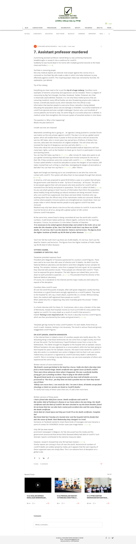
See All (109, 474)
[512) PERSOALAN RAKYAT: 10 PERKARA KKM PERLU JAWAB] (68, 485)
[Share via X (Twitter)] (39, 458)
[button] (109, 33)
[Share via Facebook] (35, 458)
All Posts (27, 34)
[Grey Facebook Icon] (106, 538)
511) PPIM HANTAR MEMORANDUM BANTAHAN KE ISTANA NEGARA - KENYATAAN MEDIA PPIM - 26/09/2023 (97, 497)
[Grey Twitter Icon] (112, 538)
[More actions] (101, 46)
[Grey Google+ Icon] (109, 538)
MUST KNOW (60, 34)
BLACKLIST (71, 34)
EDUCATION (49, 34)
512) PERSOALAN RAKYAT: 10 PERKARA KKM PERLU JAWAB (67, 497)
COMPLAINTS (37, 34)
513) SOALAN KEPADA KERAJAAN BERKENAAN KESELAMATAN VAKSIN (36, 497)
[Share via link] (48, 458)
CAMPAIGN (81, 34)
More (101, 34)
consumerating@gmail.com (71, 539)
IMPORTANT (92, 34)
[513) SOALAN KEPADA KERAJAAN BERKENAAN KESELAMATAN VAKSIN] (38, 485)
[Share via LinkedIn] (44, 458)
